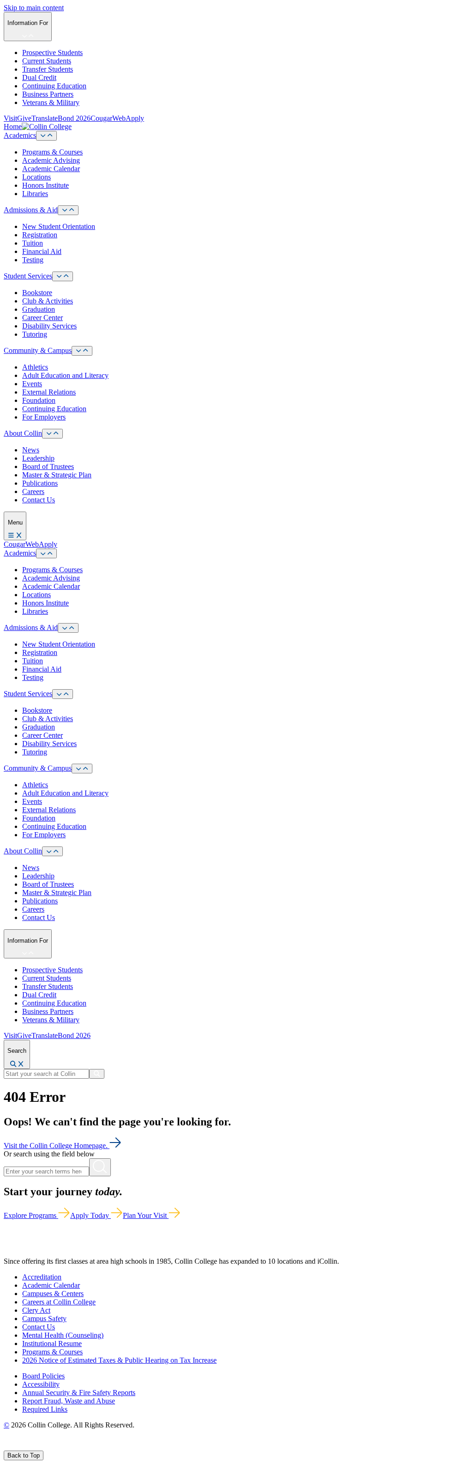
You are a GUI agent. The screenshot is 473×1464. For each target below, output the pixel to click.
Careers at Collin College (59, 1302)
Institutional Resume (52, 1343)
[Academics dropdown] (46, 136)
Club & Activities (47, 301)
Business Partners (47, 94)
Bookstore (37, 293)
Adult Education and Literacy (65, 375)
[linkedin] (50, 1446)
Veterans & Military (50, 102)
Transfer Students (47, 69)
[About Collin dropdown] (52, 434)
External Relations (49, 392)
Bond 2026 (74, 118)
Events (32, 384)
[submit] (96, 1074)
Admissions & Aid (31, 210)
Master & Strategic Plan (56, 475)
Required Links (44, 1409)
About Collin (23, 433)
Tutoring (34, 334)
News (30, 450)
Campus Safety (44, 1318)
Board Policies (43, 1376)
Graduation (38, 309)
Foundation (38, 400)
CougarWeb (108, 118)
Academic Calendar (51, 169)
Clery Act (36, 1310)
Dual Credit (39, 77)
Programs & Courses (52, 152)
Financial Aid (41, 251)
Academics (20, 135)
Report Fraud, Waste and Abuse (68, 1401)
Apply (135, 118)
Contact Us (38, 500)
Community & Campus (38, 350)
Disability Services (49, 326)
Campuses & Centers (53, 1293)
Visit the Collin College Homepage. (56, 1145)
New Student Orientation (58, 226)
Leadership (38, 458)
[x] (17, 1446)
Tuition (32, 243)
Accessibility (41, 1384)
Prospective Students (52, 52)
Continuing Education (54, 86)
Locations (36, 177)
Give (24, 118)
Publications (40, 483)
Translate (44, 118)
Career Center (42, 317)
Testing (32, 260)
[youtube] (39, 1446)
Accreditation (41, 1277)
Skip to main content (34, 8)
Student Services (28, 276)
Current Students (46, 61)
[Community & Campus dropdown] (82, 351)
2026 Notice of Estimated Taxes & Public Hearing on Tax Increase (119, 1360)
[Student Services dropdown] (62, 276)
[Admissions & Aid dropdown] (68, 210)
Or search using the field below (49, 1154)
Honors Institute (45, 185)
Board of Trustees (48, 466)
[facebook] (7, 1446)
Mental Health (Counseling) (62, 1335)
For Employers (44, 417)
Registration (39, 235)
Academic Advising (51, 160)
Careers (33, 491)
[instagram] (28, 1446)
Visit (10, 118)
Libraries (35, 194)
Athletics (35, 367)
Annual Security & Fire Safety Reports (78, 1392)
